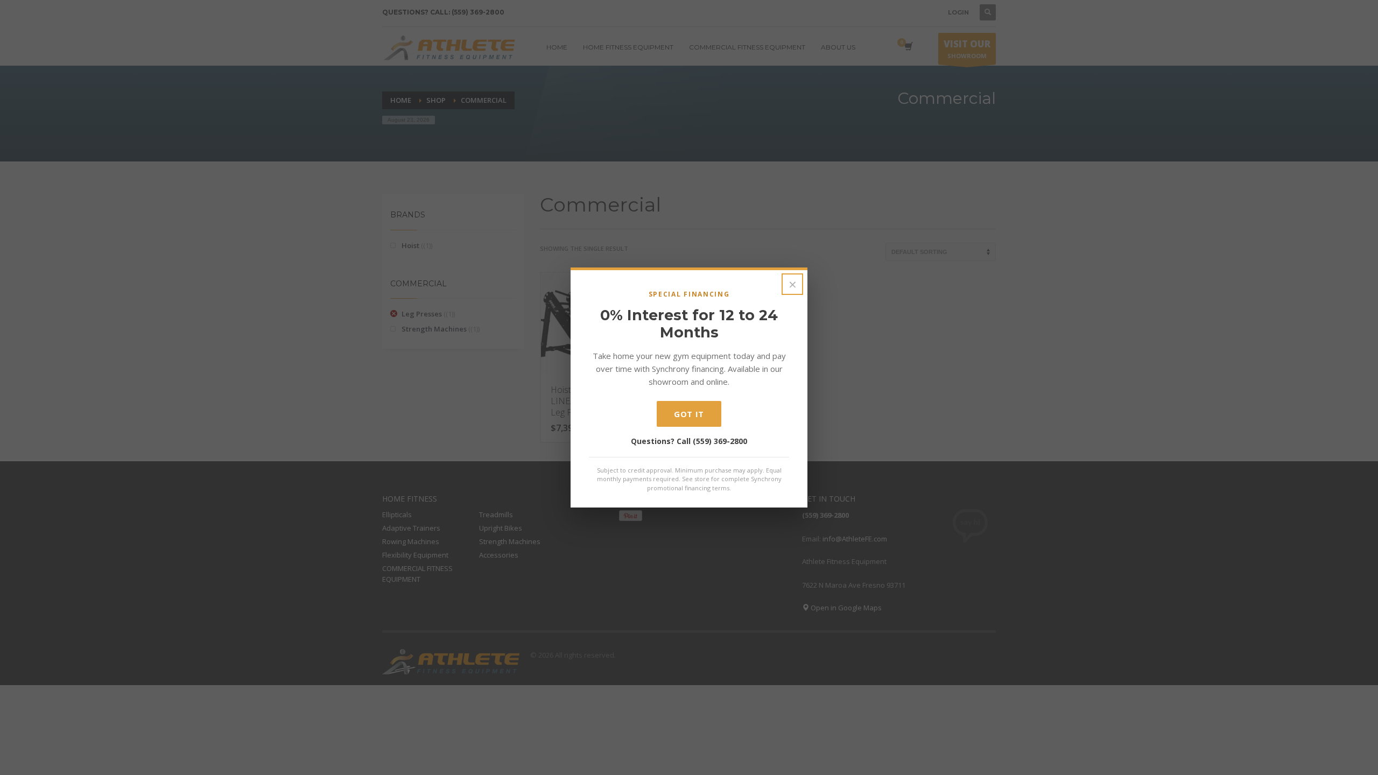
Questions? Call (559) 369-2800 (689, 441)
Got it (689, 413)
